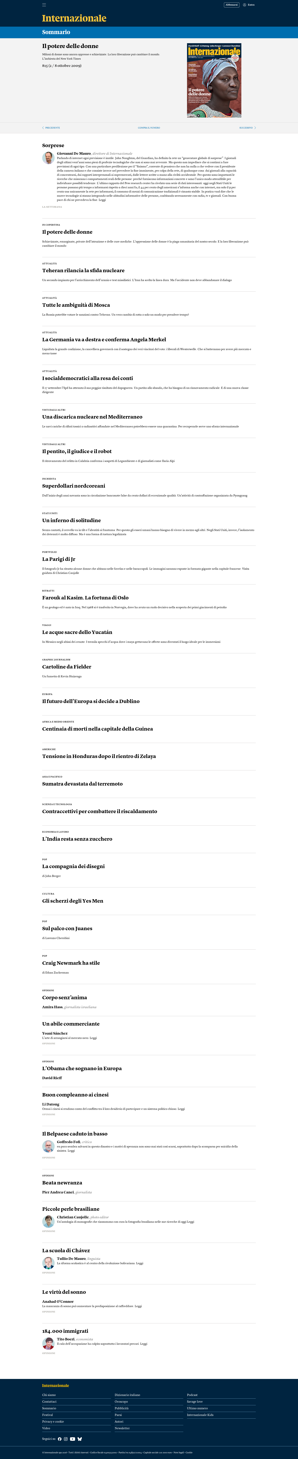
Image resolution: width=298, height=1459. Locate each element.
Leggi (102, 200)
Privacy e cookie (53, 1421)
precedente (52, 128)
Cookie (189, 1453)
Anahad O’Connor (58, 1302)
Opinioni (48, 1044)
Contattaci (49, 1401)
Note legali (179, 1453)
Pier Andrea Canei (58, 1192)
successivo (246, 128)
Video (46, 1428)
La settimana (52, 207)
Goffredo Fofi (68, 1142)
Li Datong (50, 1104)
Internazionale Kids (200, 1415)
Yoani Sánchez (55, 1033)
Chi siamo (49, 1395)
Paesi (118, 1415)
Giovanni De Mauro (74, 154)
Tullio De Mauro (71, 1259)
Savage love (195, 1401)
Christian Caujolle (73, 1217)
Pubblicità (122, 1408)
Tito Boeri (65, 1339)
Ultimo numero (197, 1408)
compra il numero (149, 128)
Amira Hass (52, 1007)
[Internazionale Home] (56, 1385)
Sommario (49, 1408)
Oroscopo (121, 1401)
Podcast (192, 1395)
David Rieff (52, 1078)
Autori (119, 1421)
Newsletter (122, 1428)
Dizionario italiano (127, 1395)
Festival (47, 1415)
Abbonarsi (232, 5)
